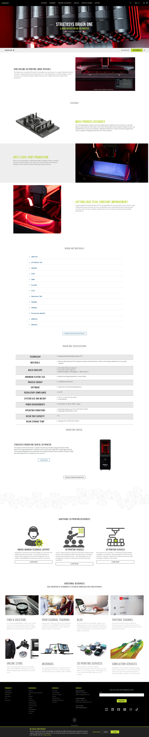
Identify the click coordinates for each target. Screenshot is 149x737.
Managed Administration (58, 700)
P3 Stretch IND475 (38, 313)
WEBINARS (43, 640)
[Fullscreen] (133, 89)
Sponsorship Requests (81, 707)
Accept (115, 732)
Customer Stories (33, 705)
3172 (33, 291)
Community (31, 700)
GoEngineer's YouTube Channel (119, 596)
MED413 (34, 325)
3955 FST (34, 257)
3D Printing (54, 691)
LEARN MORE (44, 460)
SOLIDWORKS (8, 691)
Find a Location (79, 705)
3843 (33, 279)
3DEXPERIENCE (8, 692)
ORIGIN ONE (8, 50)
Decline (106, 732)
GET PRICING (137, 50)
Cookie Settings (97, 732)
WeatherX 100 (36, 296)
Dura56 (34, 285)
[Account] (144, 3)
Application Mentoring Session (36, 692)
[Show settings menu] (130, 89)
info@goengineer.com (85, 694)
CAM (6, 698)
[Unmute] (127, 89)
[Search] (130, 3)
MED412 (34, 319)
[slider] (104, 89)
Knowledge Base (32, 709)
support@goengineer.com (86, 702)
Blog (76, 596)
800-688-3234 (125, 50)
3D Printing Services (81, 640)
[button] (138, 3)
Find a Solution (9, 596)
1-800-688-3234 (83, 692)
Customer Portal (32, 704)
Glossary (31, 707)
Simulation (54, 702)
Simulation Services (116, 640)
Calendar (31, 696)
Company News (32, 702)
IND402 (34, 308)
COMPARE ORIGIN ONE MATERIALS (74, 333)
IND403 (34, 268)
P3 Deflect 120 (36, 262)
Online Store (9, 640)
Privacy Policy (47, 735)
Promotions (7, 700)
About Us (31, 691)
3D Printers (7, 694)
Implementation (56, 698)
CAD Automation (56, 692)
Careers (30, 698)
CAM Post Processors (57, 694)
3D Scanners (8, 696)
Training (30, 713)
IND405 (34, 302)
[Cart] (147, 3)
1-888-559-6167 (83, 700)
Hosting (54, 696)
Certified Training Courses (48, 596)
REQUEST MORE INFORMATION (74, 477)
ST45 (33, 274)
